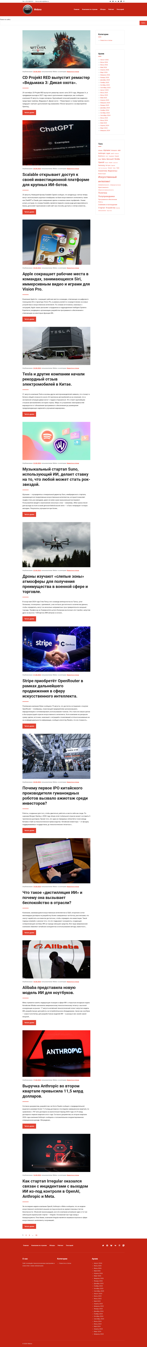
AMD (119, 150)
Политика (102, 193)
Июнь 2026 (104, 65)
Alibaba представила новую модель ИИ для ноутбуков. (49, 990)
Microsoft (110, 159)
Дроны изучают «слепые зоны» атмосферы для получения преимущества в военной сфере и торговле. (55, 584)
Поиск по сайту (5, 19)
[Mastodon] (121, 1)
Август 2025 (104, 90)
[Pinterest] (124, 1)
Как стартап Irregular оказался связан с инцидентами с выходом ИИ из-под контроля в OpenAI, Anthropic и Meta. (55, 1189)
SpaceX (113, 165)
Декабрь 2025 (105, 80)
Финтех (118, 208)
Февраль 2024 (105, 130)
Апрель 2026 (104, 70)
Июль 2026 (104, 62)
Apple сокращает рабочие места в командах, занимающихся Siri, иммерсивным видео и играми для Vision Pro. (56, 281)
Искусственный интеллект (107, 179)
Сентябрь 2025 (105, 87)
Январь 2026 (104, 77)
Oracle (106, 162)
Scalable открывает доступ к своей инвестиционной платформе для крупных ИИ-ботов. (55, 179)
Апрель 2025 (104, 100)
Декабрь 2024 (105, 108)
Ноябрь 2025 (104, 82)
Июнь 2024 (104, 120)
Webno (38, 9)
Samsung (101, 165)
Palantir (110, 162)
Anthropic (102, 153)
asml (112, 153)
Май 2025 (103, 98)
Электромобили (102, 210)
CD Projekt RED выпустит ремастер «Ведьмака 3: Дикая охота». (56, 80)
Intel (99, 159)
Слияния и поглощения (107, 205)
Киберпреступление (115, 185)
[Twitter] (110, 1)
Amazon (114, 150)
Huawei (117, 156)
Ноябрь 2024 (104, 110)
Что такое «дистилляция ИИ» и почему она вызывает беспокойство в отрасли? (52, 897)
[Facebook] (113, 1)
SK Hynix (108, 165)
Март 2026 (104, 72)
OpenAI (101, 162)
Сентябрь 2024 (105, 115)
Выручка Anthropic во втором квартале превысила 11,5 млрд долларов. (52, 1091)
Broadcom (117, 153)
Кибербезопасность (103, 185)
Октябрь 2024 (105, 113)
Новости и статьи (73, 71)
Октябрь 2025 (105, 85)
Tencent (110, 168)
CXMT (106, 156)
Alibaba (100, 150)
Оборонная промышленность (106, 190)
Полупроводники (106, 196)
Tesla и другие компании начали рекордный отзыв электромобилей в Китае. (53, 379)
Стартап (101, 208)
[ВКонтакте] (115, 1)
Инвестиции (102, 173)
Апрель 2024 (104, 125)
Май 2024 (103, 123)
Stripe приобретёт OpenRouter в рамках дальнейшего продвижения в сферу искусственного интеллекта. (52, 688)
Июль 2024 (104, 118)
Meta (104, 159)
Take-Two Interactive (102, 168)
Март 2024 (104, 128)
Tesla (114, 168)
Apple (108, 153)
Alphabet (106, 150)
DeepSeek (111, 156)
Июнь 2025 (104, 95)
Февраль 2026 (105, 75)
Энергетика (109, 210)
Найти (143, 23)
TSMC (117, 168)
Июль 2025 (104, 92)
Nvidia (117, 159)
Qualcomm (115, 162)
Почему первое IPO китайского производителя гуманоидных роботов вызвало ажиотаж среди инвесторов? (55, 796)
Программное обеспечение (107, 199)
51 (36, 1235)
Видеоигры (112, 171)
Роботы (100, 202)
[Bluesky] (118, 1)
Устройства (110, 208)
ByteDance (101, 156)
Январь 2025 (104, 105)
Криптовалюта (103, 187)
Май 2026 (103, 67)
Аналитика (102, 171)
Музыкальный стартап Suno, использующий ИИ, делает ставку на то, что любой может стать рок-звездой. (56, 477)
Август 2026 (104, 60)
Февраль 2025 (105, 103)
